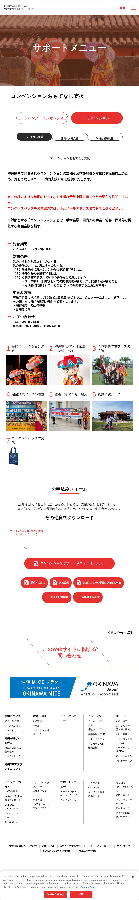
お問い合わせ (123, 795)
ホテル (36, 725)
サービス (121, 715)
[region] (69, 885)
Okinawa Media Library (12, 806)
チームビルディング (96, 723)
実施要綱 (64, 582)
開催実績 (37, 799)
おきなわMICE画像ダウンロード (13, 798)
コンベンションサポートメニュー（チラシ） (72, 563)
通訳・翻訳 (122, 734)
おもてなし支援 (34, 136)
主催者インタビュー (41, 793)
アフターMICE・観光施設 (97, 745)
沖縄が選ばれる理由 (13, 740)
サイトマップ (123, 808)
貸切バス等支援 (69, 138)
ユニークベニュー (68, 718)
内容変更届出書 (91, 597)
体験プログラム (96, 729)
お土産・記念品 (124, 756)
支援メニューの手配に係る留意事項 (102, 582)
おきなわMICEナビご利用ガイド (125, 815)
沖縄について (13, 715)
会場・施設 (39, 715)
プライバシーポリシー (124, 801)
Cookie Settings (56, 894)
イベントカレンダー (12, 732)
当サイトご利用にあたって (96, 794)
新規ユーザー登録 (87, 851)
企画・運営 (122, 721)
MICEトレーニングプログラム (41, 806)
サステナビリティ (13, 758)
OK (81, 894)
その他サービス (124, 760)
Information (94, 787)
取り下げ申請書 (59, 597)
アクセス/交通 (12, 721)
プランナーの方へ (13, 784)
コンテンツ (95, 715)
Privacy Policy (88, 887)
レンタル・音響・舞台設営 (123, 727)
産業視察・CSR (96, 734)
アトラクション (96, 739)
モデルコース (12, 821)
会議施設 (37, 721)
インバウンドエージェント (124, 741)
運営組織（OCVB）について (125, 786)
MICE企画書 (11, 791)
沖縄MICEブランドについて (13, 766)
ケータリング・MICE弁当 (124, 749)
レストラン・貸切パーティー (41, 732)
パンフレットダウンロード (41, 784)
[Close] (133, 877)
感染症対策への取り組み (13, 749)
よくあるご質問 (13, 725)
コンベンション (96, 118)
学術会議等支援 (105, 138)
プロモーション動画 (13, 815)
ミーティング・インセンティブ (42, 118)
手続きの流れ (38, 582)
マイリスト (94, 782)
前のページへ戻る (122, 632)
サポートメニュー (68, 784)
